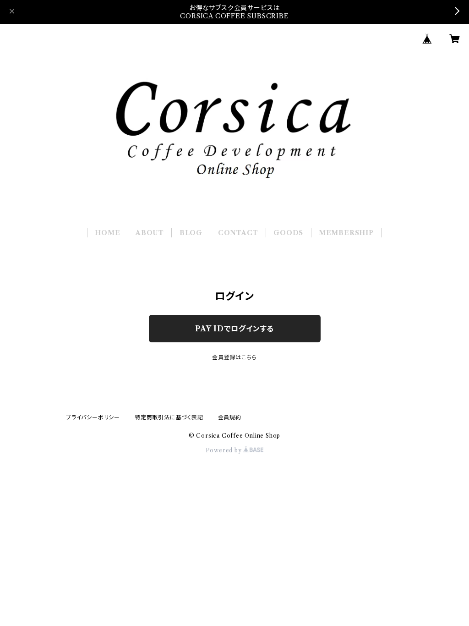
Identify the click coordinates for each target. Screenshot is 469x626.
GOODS (288, 233)
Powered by (225, 450)
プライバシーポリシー (93, 417)
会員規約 (229, 417)
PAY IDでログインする (234, 328)
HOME (107, 233)
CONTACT (238, 233)
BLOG (191, 233)
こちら (248, 357)
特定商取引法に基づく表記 (169, 417)
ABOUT (150, 233)
